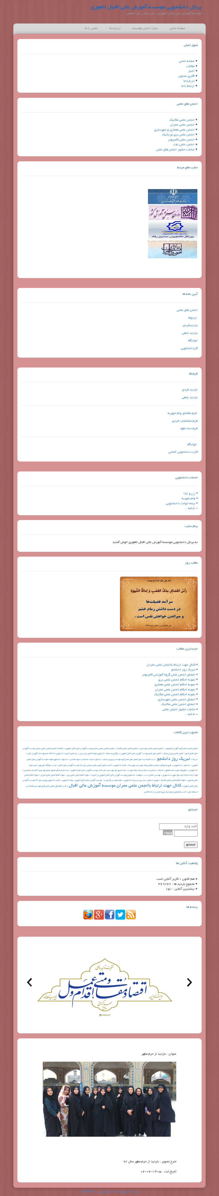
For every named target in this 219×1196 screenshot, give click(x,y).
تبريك (195, 760)
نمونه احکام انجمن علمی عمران (175, 689)
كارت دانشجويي (120, 765)
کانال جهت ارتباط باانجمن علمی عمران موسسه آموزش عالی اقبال (125, 785)
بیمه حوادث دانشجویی (180, 503)
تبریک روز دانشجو (183, 669)
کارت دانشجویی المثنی (183, 452)
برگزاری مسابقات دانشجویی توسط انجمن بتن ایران (99, 754)
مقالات (190, 66)
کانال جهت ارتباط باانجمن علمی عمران (171, 665)
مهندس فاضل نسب (152, 775)
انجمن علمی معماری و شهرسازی (174, 130)
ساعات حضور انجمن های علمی (175, 149)
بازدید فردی (190, 390)
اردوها (192, 318)
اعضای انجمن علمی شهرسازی (176, 699)
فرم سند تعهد (189, 428)
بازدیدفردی (190, 325)
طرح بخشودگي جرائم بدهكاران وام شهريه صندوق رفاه (149, 765)
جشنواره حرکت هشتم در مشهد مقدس (85, 760)
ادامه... (190, 508)
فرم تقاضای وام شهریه (182, 413)
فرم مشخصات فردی (185, 421)
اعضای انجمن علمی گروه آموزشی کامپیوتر (168, 675)
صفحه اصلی (177, 28)
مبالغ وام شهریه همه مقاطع (176, 770)
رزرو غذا (189, 493)
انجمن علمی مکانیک (181, 120)
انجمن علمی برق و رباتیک (173, 754)
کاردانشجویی (189, 348)
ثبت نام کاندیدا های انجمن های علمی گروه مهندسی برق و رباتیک (129, 760)
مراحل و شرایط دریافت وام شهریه (142, 770)
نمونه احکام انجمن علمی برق (176, 680)
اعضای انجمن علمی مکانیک (178, 704)
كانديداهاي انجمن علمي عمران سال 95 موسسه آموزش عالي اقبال (84, 765)
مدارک (160, 770)
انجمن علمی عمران (182, 125)
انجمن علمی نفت (183, 144)
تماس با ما (91, 28)
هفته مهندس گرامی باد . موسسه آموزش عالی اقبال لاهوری (98, 780)
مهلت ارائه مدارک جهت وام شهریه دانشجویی (180, 775)
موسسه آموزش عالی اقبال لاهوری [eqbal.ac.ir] (109, 1191)
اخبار (191, 71)
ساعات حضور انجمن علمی (178, 709)
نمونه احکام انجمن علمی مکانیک (174, 694)
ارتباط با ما (187, 86)
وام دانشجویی (67, 780)
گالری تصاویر (186, 76)
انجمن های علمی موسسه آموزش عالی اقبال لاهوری (141, 754)
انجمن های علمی (187, 310)
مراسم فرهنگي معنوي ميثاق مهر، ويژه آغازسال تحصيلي (46, 770)
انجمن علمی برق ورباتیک (178, 134)
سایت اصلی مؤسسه (145, 28)
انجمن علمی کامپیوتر (181, 140)
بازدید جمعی (190, 333)
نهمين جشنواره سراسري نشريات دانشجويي (141, 780)
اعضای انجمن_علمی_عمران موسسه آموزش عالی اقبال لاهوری (90, 749)
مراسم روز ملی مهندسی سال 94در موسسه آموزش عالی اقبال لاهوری (98, 770)
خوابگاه (193, 340)
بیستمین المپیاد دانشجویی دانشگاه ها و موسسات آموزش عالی (52, 754)
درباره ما (115, 28)
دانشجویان (178, 765)
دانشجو (187, 765)
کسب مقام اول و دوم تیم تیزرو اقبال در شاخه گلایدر (165, 792)
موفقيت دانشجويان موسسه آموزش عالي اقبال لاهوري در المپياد (116, 775)
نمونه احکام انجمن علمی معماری (174, 684)
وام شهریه (188, 498)
